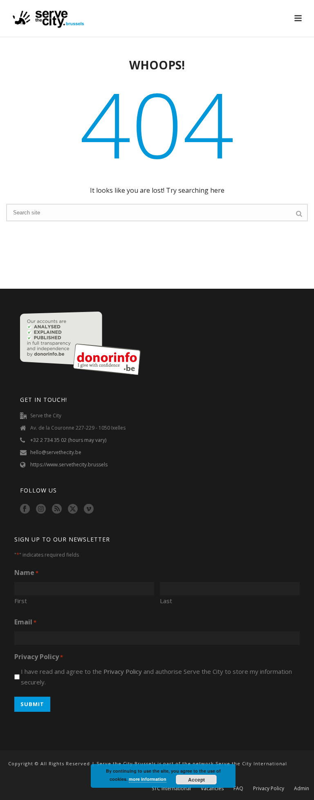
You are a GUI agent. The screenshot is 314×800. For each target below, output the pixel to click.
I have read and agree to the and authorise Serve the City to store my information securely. (156, 676)
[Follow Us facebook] (25, 509)
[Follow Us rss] (57, 509)
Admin (301, 788)
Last (166, 601)
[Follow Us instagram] (41, 509)
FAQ (238, 788)
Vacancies (212, 788)
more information (147, 779)
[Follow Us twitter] (73, 509)
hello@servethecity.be (55, 452)
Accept (196, 779)
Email (25, 621)
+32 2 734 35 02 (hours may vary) (68, 440)
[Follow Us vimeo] (89, 509)
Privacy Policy (122, 671)
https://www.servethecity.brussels (69, 464)
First (20, 601)
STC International (171, 788)
